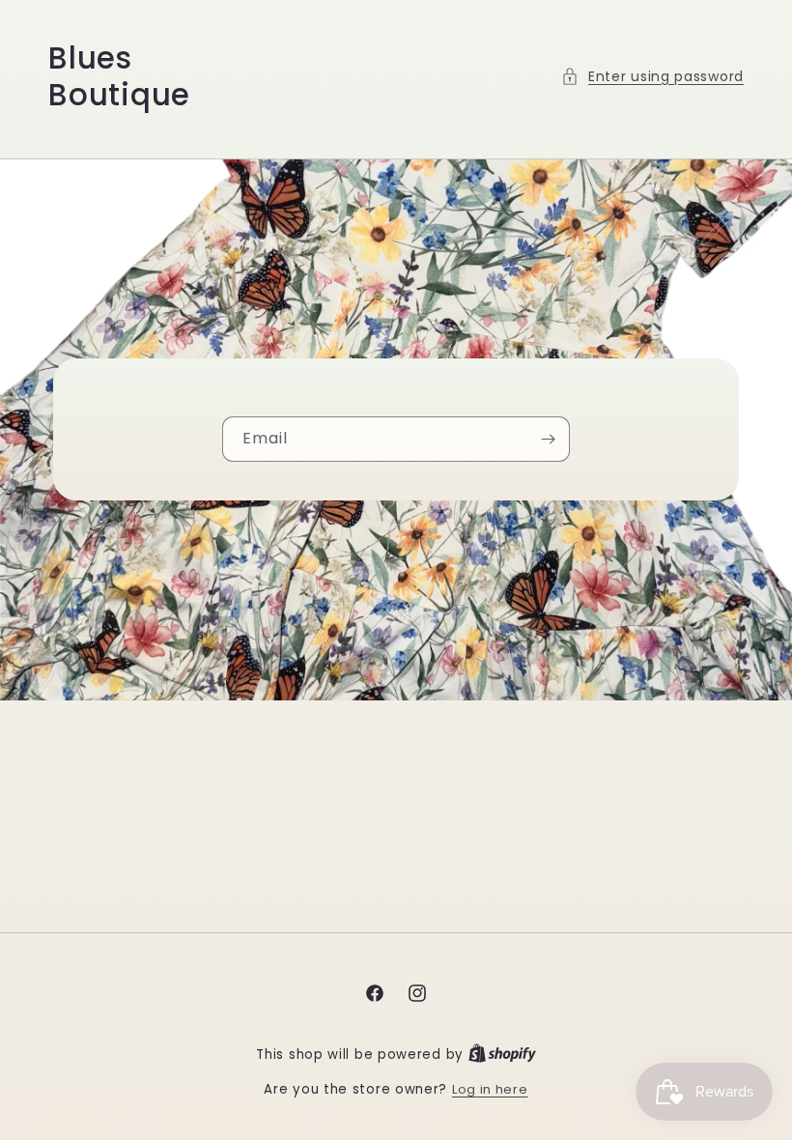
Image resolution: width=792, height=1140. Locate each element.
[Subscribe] (547, 439)
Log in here (490, 1089)
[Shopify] (502, 1054)
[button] (652, 77)
